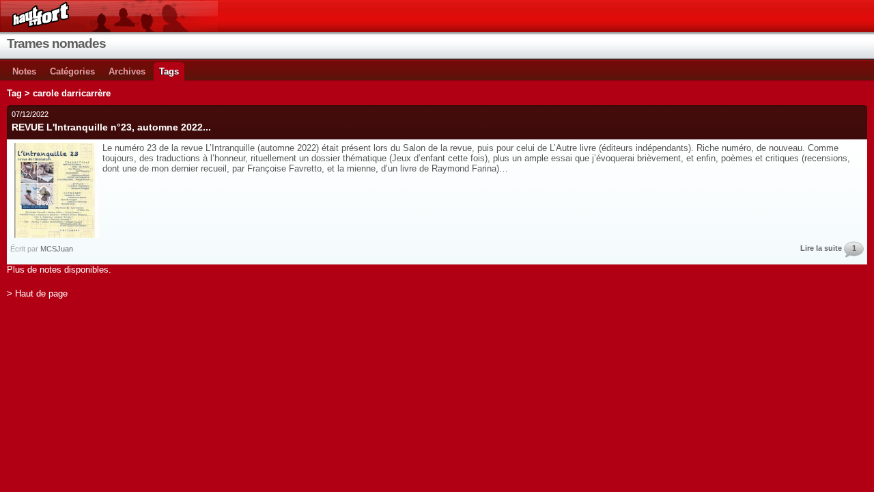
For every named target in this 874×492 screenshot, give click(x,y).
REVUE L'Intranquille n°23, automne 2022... (111, 127)
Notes (24, 71)
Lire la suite (821, 248)
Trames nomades (56, 43)
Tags (169, 71)
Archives (127, 71)
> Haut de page (37, 293)
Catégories (72, 71)
